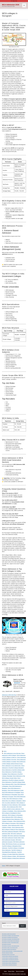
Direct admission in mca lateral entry (11, 765)
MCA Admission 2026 (10, 5)
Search (4, 923)
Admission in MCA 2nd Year (9, 695)
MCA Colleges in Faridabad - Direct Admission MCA (10, 935)
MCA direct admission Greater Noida (11, 837)
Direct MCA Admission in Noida (14, 798)
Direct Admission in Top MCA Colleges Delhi (13, 770)
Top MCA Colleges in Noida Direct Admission (13, 858)
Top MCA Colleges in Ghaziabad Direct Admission (10, 959)
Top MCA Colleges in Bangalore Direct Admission (10, 956)
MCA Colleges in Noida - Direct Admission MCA (10, 947)
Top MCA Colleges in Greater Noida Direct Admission (10, 961)
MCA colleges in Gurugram (9, 823)
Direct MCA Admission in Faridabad (11, 792)
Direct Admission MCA (8, 784)
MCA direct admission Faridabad (7, 952)
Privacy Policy (11, 971)
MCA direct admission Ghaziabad (16, 835)
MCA (5, 751)
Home (3, 865)
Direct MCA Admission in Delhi (15, 790)
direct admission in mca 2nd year (12, 753)
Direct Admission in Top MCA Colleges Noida (13, 782)
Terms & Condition (20, 971)
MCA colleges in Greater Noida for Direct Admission (10, 940)
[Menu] (24, 5)
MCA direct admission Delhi (17, 951)
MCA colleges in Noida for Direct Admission (13, 829)
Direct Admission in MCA (14, 973)
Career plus (23, 973)
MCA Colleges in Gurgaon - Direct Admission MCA (10, 942)
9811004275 (17, 682)
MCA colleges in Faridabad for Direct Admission (10, 937)
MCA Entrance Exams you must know (15, 844)
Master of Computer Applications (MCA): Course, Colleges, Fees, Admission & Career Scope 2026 (14, 26)
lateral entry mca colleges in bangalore (12, 800)
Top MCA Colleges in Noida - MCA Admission (13, 856)
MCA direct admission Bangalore (10, 831)
